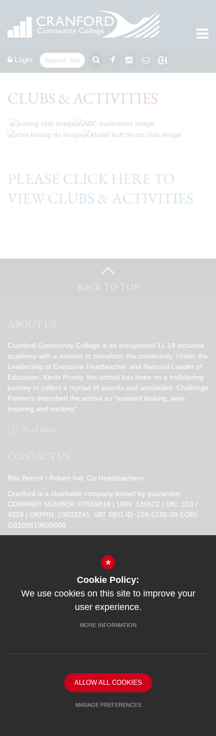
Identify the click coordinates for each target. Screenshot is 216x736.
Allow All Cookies (108, 682)
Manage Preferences (108, 705)
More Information (108, 625)
